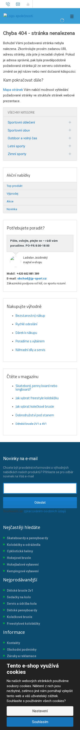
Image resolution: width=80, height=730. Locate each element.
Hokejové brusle (19, 558)
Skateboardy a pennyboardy (27, 538)
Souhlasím (40, 722)
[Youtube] (28, 4)
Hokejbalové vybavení (23, 564)
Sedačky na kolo (19, 597)
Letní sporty (16, 146)
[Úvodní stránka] (18, 16)
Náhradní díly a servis (30, 349)
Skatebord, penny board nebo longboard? (36, 387)
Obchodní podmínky (21, 649)
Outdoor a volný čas (22, 138)
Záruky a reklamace (21, 656)
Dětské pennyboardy (22, 610)
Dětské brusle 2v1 (20, 590)
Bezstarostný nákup (30, 315)
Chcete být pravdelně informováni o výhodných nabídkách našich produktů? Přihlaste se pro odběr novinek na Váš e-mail (38, 467)
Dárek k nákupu (26, 332)
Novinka (12, 209)
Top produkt (14, 185)
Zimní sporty (17, 154)
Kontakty (13, 643)
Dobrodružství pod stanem (35, 415)
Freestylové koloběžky (23, 623)
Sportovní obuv (19, 130)
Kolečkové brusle (19, 617)
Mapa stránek (13, 90)
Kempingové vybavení (23, 571)
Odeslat (40, 503)
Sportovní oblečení (21, 122)
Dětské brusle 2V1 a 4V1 (31, 423)
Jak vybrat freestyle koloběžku (37, 398)
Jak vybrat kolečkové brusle (35, 406)
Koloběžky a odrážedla (23, 545)
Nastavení (40, 711)
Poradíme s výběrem (30, 341)
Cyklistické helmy (20, 551)
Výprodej (12, 193)
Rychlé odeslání (26, 324)
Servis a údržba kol (21, 603)
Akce (10, 201)
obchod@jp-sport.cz (32, 278)
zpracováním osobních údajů (45, 511)
